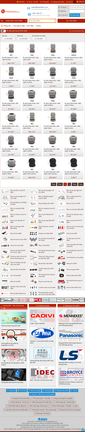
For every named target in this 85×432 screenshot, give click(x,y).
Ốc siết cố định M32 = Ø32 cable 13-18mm (30, 150)
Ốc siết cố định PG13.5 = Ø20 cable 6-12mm (73, 58)
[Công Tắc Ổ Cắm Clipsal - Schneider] (69, 300)
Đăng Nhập (75, 15)
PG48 (74, 101)
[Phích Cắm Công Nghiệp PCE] (32, 300)
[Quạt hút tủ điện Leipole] (39, 300)
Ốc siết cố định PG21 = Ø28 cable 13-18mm (52, 81)
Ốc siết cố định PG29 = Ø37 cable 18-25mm (10, 104)
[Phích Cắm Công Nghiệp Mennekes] (62, 300)
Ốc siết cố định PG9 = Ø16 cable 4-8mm (31, 58)
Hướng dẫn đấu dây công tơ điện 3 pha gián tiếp (41, 361)
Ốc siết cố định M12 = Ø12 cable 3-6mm (30, 127)
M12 (32, 123)
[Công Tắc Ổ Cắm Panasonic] (77, 300)
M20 (74, 123)
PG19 (32, 78)
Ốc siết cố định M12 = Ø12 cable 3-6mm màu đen (30, 173)
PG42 (53, 101)
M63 (11, 169)
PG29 (11, 101)
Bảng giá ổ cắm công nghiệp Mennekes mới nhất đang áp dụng (70, 324)
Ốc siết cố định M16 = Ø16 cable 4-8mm (51, 127)
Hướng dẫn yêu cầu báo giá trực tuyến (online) (12, 363)
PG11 (53, 55)
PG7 (11, 55)
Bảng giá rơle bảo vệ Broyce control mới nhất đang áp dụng (71, 383)
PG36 (32, 101)
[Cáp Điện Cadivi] (17, 300)
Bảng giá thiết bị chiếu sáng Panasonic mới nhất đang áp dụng (70, 344)
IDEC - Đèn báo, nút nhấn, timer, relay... (41, 380)
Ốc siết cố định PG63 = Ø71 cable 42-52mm (10, 127)
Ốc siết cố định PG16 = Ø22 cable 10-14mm (10, 81)
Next (74, 184)
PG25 (74, 78)
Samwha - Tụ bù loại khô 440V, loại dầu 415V (42, 342)
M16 (53, 123)
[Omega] (24, 300)
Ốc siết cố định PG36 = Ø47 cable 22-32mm (31, 104)
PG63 (11, 123)
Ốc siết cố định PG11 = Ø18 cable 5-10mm (52, 58)
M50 (74, 146)
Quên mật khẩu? (63, 15)
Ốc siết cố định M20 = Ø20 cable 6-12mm (72, 127)
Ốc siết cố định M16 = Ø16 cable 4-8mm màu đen (51, 173)
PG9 (32, 55)
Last (80, 184)
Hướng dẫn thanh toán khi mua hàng (12, 382)
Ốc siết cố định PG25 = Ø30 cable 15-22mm (73, 81)
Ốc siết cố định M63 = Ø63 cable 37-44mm (10, 173)
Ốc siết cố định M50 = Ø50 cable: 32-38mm (72, 150)
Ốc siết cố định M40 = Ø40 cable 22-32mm (51, 150)
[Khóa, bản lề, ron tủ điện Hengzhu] (47, 300)
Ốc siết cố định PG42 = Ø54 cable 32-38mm (52, 104)
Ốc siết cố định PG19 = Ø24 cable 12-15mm (31, 81)
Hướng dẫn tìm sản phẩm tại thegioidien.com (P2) (9, 344)
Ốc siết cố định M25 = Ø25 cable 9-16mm (10, 150)
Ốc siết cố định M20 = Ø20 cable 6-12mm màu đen (72, 173)
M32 (32, 146)
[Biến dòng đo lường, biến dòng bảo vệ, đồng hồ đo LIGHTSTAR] (54, 300)
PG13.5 (74, 55)
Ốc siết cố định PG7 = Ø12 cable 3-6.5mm (10, 58)
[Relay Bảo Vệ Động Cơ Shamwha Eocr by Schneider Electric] (9, 300)
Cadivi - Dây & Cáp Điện (37, 323)
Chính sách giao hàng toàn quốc (10, 325)
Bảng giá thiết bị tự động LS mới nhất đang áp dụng (70, 363)
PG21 (53, 78)
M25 (11, 146)
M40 (53, 146)
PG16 (11, 78)
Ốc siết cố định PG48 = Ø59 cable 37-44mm (73, 104)
